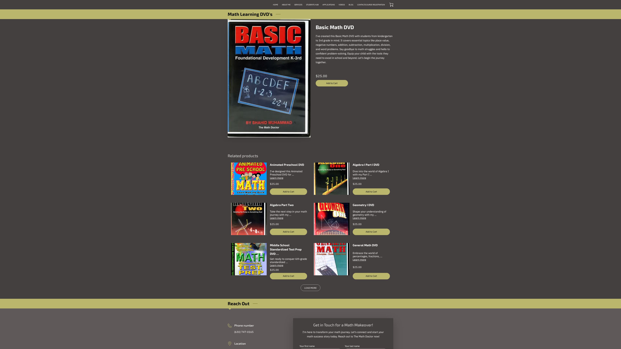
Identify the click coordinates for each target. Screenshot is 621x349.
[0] (391, 5)
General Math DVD (365, 245)
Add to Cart (332, 83)
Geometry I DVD (363, 205)
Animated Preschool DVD (287, 164)
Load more (310, 287)
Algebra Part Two (282, 205)
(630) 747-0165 (244, 331)
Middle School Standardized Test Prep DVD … (286, 249)
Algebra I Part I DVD (366, 164)
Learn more (276, 178)
